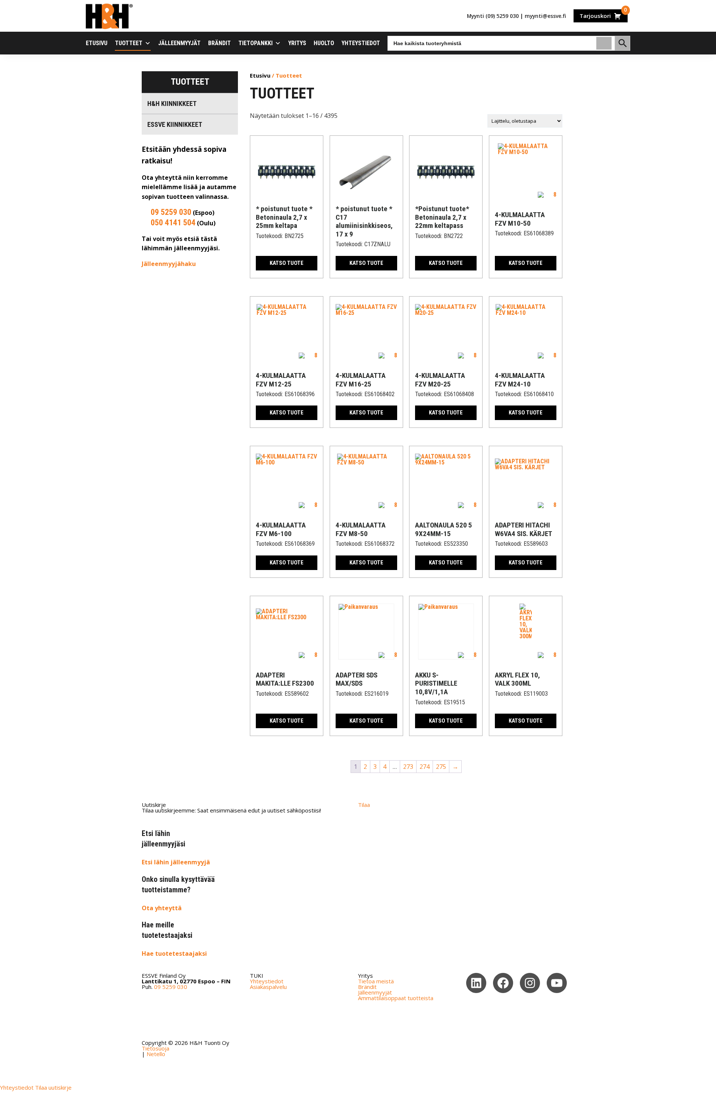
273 (408, 766)
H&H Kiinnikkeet (172, 103)
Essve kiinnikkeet (174, 124)
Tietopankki (255, 43)
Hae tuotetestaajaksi (174, 953)
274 (425, 766)
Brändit (219, 43)
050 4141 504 (173, 222)
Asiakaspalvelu (268, 986)
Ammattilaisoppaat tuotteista (395, 998)
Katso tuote (287, 263)
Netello (156, 1054)
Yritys (297, 43)
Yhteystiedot (361, 43)
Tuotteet (128, 43)
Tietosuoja (155, 1048)
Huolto (324, 43)
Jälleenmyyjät (179, 43)
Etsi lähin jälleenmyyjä (176, 862)
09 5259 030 (171, 212)
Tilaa (364, 804)
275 (441, 766)
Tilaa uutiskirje (53, 1087)
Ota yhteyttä (162, 908)
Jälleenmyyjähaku (169, 264)
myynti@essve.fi (545, 15)
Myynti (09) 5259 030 (493, 15)
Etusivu (96, 43)
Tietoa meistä (376, 981)
